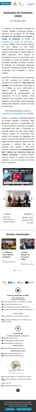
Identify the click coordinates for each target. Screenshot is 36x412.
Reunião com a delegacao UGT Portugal (27, 218)
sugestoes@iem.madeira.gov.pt (12, 353)
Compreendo (10, 409)
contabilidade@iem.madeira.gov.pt (13, 340)
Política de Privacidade (24, 409)
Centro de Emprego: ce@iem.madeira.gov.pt (16, 307)
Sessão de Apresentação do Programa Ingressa (9, 218)
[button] (4, 198)
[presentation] (8, 243)
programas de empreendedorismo (15, 113)
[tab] (14, 270)
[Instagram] (18, 390)
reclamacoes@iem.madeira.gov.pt (13, 355)
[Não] (34, 406)
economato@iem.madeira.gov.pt (13, 343)
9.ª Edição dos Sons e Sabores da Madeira (7, 254)
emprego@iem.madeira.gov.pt (12, 385)
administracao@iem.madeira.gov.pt (14, 348)
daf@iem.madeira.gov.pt (10, 338)
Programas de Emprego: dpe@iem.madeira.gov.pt (18, 309)
